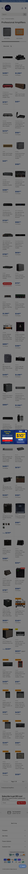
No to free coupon (7, 442)
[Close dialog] (26, 431)
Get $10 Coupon (7, 440)
